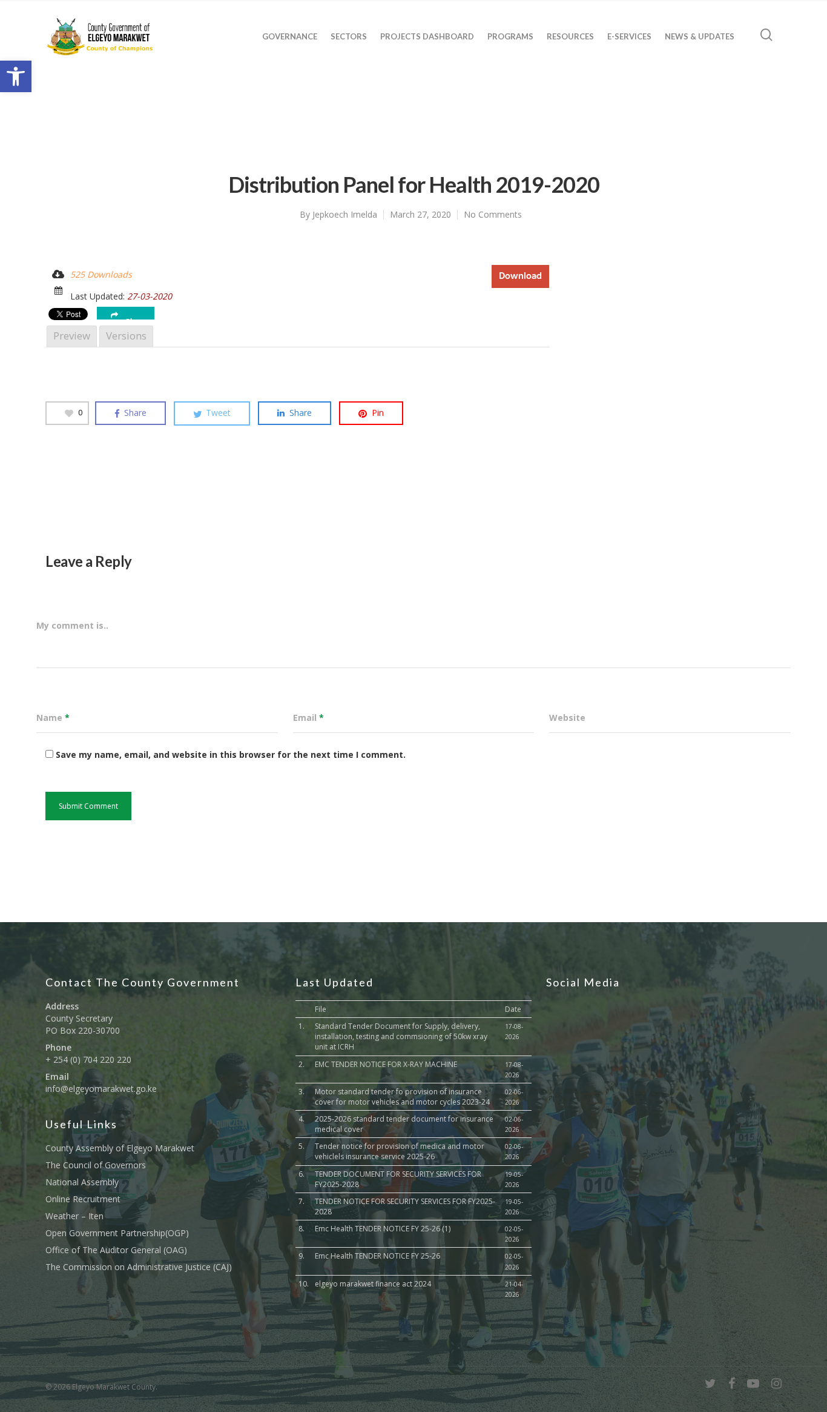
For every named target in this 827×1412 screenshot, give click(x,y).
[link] (15, 76)
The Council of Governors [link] (95, 1165)
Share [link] (135, 319)
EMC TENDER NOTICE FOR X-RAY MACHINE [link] (386, 1064)
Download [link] (520, 276)
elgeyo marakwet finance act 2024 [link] (373, 1284)
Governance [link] (289, 36)
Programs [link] (510, 36)
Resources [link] (570, 36)
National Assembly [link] (82, 1182)
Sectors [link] (349, 36)
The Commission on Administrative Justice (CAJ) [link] (138, 1267)
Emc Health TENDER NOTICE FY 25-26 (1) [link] (382, 1228)
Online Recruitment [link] (82, 1199)
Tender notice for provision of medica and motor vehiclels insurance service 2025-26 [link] (399, 1151)
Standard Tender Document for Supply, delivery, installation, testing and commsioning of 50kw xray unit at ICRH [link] (401, 1036)
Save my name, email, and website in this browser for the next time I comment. (231, 754)
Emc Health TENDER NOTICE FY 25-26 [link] (377, 1256)
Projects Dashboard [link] (427, 36)
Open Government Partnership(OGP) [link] (117, 1233)
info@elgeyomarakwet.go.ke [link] (101, 1088)
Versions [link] (126, 336)
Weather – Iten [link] (74, 1216)
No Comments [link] (493, 214)
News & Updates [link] (699, 36)
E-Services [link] (629, 36)
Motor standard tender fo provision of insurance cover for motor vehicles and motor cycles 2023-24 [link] (402, 1096)
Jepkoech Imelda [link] (344, 214)
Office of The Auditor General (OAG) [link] (116, 1250)
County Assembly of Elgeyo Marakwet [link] (119, 1148)
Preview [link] (71, 336)
